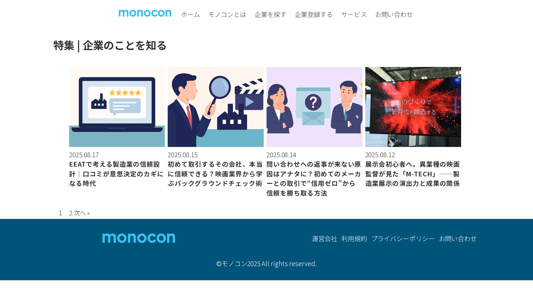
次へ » (82, 212)
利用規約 (354, 238)
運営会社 (325, 238)
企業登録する (314, 14)
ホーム (190, 14)
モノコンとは (227, 14)
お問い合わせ (394, 14)
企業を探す (270, 14)
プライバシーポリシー (403, 238)
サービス (354, 14)
